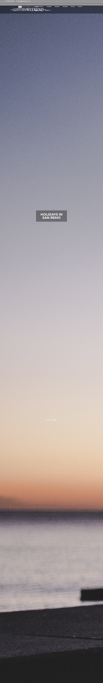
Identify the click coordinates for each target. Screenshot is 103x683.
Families (57, 6)
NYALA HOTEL (39, 6)
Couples (49, 6)
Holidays (65, 6)
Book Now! (38, 10)
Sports (73, 6)
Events (80, 6)
